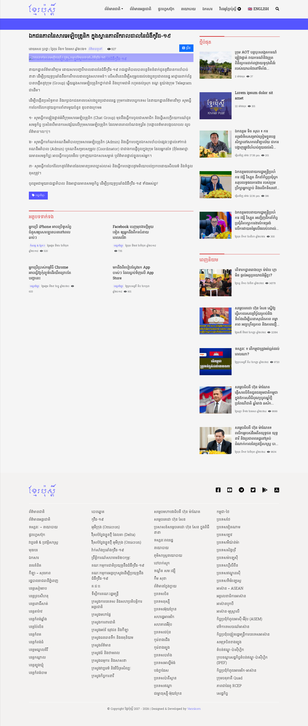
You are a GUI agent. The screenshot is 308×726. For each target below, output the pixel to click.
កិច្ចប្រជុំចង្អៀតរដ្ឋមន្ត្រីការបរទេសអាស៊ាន (243, 634)
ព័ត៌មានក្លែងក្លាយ (165, 586)
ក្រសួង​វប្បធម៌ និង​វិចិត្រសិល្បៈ (111, 668)
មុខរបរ (33, 550)
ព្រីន (188, 48)
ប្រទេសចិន (161, 594)
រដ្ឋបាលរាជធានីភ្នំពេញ (43, 581)
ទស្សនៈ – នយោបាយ (43, 527)
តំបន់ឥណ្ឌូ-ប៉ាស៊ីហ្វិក (230, 650)
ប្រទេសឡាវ (224, 535)
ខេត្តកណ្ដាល (37, 657)
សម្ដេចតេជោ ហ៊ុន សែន (170, 519)
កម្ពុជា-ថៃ (223, 512)
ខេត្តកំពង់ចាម (38, 673)
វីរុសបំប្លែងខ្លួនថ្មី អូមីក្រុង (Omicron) (116, 542)
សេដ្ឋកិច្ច (222, 693)
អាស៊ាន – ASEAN (230, 588)
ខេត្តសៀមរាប (38, 588)
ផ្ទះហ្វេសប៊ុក (166, 9)
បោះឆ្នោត (98, 512)
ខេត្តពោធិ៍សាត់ (38, 604)
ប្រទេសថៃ (223, 519)
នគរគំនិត (35, 565)
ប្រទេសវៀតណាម (228, 527)
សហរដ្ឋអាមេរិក (164, 617)
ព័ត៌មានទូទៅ (95, 49)
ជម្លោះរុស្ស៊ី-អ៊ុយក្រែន (168, 693)
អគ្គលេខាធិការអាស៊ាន (231, 596)
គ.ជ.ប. (96, 586)
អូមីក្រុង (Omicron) (106, 527)
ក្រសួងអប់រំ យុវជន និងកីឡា (110, 630)
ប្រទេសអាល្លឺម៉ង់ (164, 663)
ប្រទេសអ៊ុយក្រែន (165, 609)
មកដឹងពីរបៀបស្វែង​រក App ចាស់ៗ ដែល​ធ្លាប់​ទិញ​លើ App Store (133, 273)
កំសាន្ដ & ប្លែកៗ (37, 246)
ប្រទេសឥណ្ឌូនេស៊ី (228, 573)
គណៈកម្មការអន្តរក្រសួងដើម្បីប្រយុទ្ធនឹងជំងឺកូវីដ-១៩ (117, 576)
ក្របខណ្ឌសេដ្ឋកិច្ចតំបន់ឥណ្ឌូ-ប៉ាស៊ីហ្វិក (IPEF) (242, 660)
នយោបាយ (188, 9)
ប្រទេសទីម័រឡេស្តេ (229, 581)
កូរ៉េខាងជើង (162, 640)
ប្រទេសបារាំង (163, 655)
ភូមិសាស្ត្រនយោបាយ (168, 555)
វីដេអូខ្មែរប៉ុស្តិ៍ (228, 9)
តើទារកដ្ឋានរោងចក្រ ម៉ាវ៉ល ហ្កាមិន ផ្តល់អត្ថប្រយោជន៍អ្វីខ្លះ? (256, 272)
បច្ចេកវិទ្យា (39, 195)
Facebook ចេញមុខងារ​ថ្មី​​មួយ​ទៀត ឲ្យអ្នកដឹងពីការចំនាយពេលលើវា (133, 232)
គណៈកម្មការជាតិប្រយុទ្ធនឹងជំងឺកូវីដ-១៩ (118, 565)
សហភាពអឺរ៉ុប (163, 624)
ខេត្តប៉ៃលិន (36, 627)
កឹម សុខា (160, 578)
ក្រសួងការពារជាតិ (103, 622)
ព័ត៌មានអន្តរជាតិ (140, 9)
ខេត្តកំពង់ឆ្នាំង (38, 619)
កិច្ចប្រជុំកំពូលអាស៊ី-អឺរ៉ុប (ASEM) (239, 619)
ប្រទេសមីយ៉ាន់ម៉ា (228, 542)
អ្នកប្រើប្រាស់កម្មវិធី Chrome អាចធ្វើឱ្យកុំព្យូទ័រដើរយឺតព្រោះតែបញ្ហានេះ (50, 273)
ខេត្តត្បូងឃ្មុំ (36, 665)
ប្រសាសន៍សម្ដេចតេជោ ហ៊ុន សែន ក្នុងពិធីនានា (181, 530)
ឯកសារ (207, 9)
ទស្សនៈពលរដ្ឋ (163, 540)
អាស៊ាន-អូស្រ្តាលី (228, 611)
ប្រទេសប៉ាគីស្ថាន (165, 678)
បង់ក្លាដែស (161, 670)
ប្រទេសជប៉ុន (162, 632)
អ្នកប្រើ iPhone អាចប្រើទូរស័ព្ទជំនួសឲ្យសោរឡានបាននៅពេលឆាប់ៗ (50, 232)
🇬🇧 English (258, 9)
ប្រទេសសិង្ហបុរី (226, 550)
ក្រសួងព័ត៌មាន (101, 645)
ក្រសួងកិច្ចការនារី (103, 676)
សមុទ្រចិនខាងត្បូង (229, 642)
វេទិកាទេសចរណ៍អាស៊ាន (233, 627)
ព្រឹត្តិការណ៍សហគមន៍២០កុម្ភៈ (111, 558)
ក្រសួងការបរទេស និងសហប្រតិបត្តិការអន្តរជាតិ (117, 604)
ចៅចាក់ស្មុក (162, 563)
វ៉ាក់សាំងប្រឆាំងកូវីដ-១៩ (108, 550)
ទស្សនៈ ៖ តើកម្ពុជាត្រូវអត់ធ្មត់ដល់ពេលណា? (257, 351)
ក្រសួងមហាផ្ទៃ (101, 615)
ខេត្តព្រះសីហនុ (38, 596)
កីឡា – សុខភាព (40, 573)
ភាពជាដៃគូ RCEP (229, 686)
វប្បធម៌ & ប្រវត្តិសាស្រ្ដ (43, 542)
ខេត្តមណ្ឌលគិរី (38, 650)
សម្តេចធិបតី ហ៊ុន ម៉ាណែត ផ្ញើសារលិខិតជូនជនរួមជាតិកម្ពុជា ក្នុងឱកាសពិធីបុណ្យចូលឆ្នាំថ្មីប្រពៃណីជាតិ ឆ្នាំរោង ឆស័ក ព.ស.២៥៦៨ (256, 395)
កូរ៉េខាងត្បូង (162, 647)
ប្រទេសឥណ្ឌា (163, 686)
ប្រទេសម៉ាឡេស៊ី (227, 558)
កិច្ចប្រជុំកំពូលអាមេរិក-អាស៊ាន (236, 670)
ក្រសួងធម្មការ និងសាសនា (109, 661)
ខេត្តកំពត (35, 634)
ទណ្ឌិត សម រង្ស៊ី (164, 571)
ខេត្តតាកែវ (35, 611)
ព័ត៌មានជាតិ (112, 9)
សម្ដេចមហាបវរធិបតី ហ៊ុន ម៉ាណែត (177, 512)
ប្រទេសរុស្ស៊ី (162, 601)
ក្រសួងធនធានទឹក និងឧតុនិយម (112, 638)
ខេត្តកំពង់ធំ (36, 642)
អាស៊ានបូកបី (225, 604)
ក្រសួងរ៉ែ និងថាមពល (106, 653)
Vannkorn (194, 709)
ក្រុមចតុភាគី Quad (229, 678)
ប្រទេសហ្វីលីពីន (227, 565)
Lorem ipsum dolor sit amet (254, 95)
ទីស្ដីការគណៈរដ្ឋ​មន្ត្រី (105, 594)
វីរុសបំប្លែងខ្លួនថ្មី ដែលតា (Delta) (113, 535)
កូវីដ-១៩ (98, 519)
